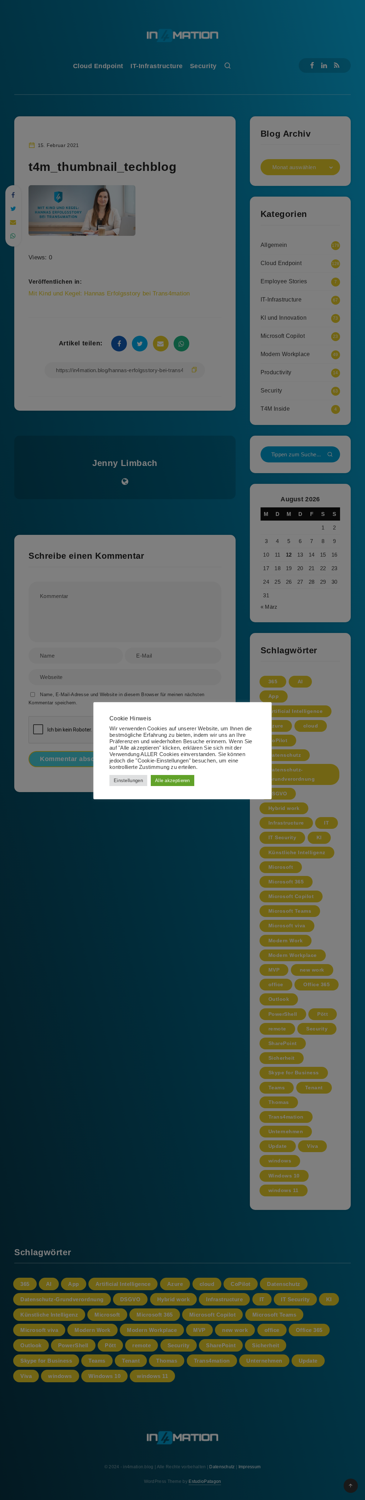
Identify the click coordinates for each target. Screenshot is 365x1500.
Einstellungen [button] (128, 780)
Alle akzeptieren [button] (172, 780)
